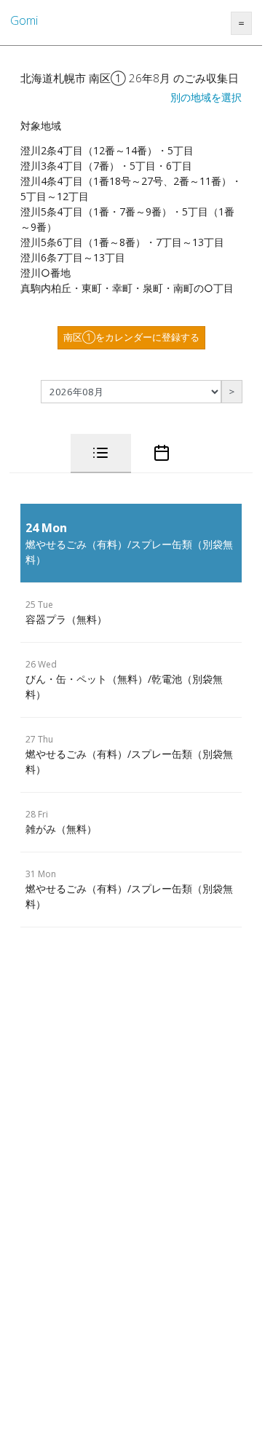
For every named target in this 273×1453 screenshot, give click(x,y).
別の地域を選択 (206, 97)
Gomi (24, 20)
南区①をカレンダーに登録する (131, 337)
